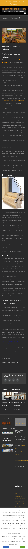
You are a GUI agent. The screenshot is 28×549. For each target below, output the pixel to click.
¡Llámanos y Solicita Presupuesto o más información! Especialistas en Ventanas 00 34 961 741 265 (14, 3)
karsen (4, 358)
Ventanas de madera (14, 366)
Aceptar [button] (22, 546)
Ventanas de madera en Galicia (10, 362)
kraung (8, 358)
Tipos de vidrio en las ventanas (10, 356)
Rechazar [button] (6, 546)
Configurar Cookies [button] (14, 547)
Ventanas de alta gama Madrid (10, 352)
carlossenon (6, 366)
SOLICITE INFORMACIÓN (20, 422)
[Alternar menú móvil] (25, 13)
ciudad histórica (18, 75)
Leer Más (19, 525)
